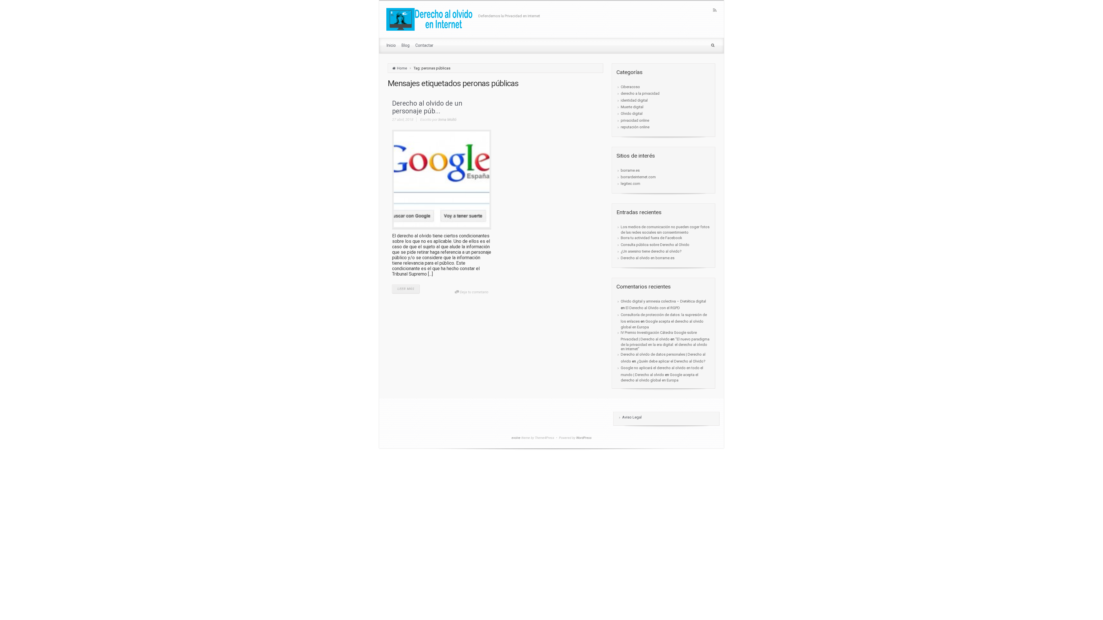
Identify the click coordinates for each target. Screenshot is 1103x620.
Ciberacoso (630, 87)
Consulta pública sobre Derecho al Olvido (655, 245)
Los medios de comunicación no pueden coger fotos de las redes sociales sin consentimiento (665, 230)
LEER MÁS (406, 289)
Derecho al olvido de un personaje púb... (427, 107)
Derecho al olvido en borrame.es (647, 258)
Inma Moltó (447, 119)
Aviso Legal (632, 417)
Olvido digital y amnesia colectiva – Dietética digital (663, 301)
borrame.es (630, 170)
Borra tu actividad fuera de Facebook (651, 238)
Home (402, 68)
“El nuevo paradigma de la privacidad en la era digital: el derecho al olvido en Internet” (665, 344)
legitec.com (630, 183)
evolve (516, 438)
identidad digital (634, 100)
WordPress (584, 438)
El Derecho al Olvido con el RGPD (653, 308)
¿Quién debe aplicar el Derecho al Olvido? (671, 361)
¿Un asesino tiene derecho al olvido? (651, 251)
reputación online (635, 127)
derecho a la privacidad (640, 93)
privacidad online (635, 120)
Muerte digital (632, 107)
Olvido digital (632, 113)
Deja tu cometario (474, 292)
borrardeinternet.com (638, 177)
